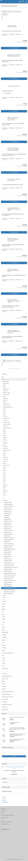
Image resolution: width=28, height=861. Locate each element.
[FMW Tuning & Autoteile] (2, 1)
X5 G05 (4, 487)
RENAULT (4, 650)
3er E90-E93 (5, 416)
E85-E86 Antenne (7, 515)
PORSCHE (4, 647)
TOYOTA (3, 663)
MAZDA (3, 629)
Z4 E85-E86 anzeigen (8, 502)
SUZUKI (3, 660)
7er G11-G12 (5, 461)
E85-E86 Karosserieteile (8, 543)
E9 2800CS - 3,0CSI (6, 392)
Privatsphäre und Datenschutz (6, 821)
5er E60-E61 (5, 437)
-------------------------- (5, 671)
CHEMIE (3, 683)
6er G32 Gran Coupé (6, 450)
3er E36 (4, 413)
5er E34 (4, 433)
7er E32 (4, 454)
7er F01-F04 (5, 459)
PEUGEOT (4, 645)
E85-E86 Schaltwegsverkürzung (10, 574)
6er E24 (4, 444)
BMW (3, 379)
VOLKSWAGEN (5, 668)
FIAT (3, 611)
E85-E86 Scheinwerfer (8, 578)
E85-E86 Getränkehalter (8, 534)
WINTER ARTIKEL (5, 709)
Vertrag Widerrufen (4, 824)
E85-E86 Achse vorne (8, 509)
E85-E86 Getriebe (7, 535)
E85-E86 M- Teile (7, 558)
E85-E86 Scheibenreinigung (9, 576)
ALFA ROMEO (4, 374)
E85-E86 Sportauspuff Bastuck (10, 588)
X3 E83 (4, 472)
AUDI (3, 376)
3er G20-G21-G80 (6, 422)
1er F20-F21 (5, 400)
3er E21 (4, 409)
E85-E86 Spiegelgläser (8, 586)
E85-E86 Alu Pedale (7, 513)
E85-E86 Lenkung (7, 554)
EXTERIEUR (4, 686)
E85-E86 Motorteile (7, 562)
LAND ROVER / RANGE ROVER (7, 653)
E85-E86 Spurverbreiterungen (9, 589)
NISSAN (3, 640)
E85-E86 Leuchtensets (8, 556)
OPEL (3, 642)
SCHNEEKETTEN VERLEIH (7, 704)
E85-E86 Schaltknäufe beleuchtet (10, 573)
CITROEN (3, 604)
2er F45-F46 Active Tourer (8, 407)
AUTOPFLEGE (4, 673)
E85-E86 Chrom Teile (8, 524)
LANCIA (3, 627)
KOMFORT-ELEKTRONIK (6, 694)
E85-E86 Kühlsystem (8, 550)
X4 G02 (4, 480)
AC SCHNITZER (6, 383)
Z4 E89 (4, 595)
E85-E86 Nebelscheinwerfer (9, 563)
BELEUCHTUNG (5, 678)
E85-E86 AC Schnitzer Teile (9, 506)
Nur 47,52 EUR (14, 774)
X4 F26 (4, 478)
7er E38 (4, 455)
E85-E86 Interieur (7, 541)
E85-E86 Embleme (7, 528)
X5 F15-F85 (5, 485)
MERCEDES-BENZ (5, 632)
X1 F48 (4, 468)
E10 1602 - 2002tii (6, 394)
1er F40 (4, 401)
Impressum (3, 810)
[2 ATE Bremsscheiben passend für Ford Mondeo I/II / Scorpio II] (14, 767)
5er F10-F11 (5, 441)
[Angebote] (25, 764)
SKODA (3, 658)
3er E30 (4, 411)
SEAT (3, 655)
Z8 (3, 599)
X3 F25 (4, 474)
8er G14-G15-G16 (6, 465)
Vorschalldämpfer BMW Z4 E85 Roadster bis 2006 (12, 184)
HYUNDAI (3, 619)
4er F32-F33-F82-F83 (7, 424)
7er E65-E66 (5, 457)
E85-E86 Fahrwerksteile (8, 530)
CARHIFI (3, 681)
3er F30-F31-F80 (6, 418)
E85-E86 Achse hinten (8, 508)
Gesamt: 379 (4, 800)
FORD (3, 614)
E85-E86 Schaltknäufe (8, 571)
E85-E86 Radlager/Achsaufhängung (10, 567)
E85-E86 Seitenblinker (8, 582)
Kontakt (2, 813)
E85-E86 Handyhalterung (8, 539)
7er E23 (4, 452)
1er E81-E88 (5, 398)
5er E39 (4, 435)
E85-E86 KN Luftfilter (8, 547)
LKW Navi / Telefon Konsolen (7, 696)
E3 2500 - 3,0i (5, 390)
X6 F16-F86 (5, 491)
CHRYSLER (4, 601)
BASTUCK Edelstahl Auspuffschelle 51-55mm (11, 31)
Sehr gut (3, 796)
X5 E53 (4, 481)
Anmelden (14, 756)
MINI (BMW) (4, 634)
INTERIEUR (4, 689)
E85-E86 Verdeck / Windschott (9, 591)
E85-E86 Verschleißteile (8, 593)
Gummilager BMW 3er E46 (7, 91)
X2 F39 (4, 470)
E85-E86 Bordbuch (7, 519)
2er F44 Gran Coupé (6, 405)
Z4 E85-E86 (5, 500)
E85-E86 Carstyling (7, 522)
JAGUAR (3, 622)
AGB (2, 819)
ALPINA (4, 385)
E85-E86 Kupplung (7, 552)
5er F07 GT (5, 439)
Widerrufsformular (4, 817)
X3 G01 (4, 476)
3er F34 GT (5, 420)
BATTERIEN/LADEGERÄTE (7, 676)
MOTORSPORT (5, 699)
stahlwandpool (5, 802)
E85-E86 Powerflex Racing (9, 565)
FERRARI (3, 609)
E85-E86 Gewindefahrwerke (9, 537)
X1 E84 (4, 467)
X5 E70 (4, 483)
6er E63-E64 (5, 446)
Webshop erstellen (9, 859)
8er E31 (4, 463)
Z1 (3, 496)
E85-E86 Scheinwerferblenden (9, 580)
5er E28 (4, 431)
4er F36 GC (5, 426)
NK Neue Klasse (6, 388)
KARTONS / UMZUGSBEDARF (7, 691)
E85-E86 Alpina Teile (8, 511)
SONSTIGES (4, 707)
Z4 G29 (4, 597)
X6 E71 (4, 489)
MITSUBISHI (4, 637)
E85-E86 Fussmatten (8, 532)
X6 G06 (4, 493)
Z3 (3, 498)
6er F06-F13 (5, 448)
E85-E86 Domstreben (8, 526)
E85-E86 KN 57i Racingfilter (9, 545)
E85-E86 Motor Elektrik (8, 560)
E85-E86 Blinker (7, 517)
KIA (2, 624)
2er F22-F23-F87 (6, 403)
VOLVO (3, 665)
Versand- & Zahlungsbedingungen (7, 815)
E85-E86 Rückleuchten (8, 569)
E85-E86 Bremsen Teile (8, 521)
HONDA (3, 616)
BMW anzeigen (6, 381)
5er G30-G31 (5, 442)
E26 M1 (4, 396)
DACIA (3, 606)
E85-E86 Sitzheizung (8, 584)
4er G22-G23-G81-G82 (7, 428)
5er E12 (4, 429)
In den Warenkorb (14, 48)
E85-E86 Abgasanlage (8, 504)
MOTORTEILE (4, 701)
